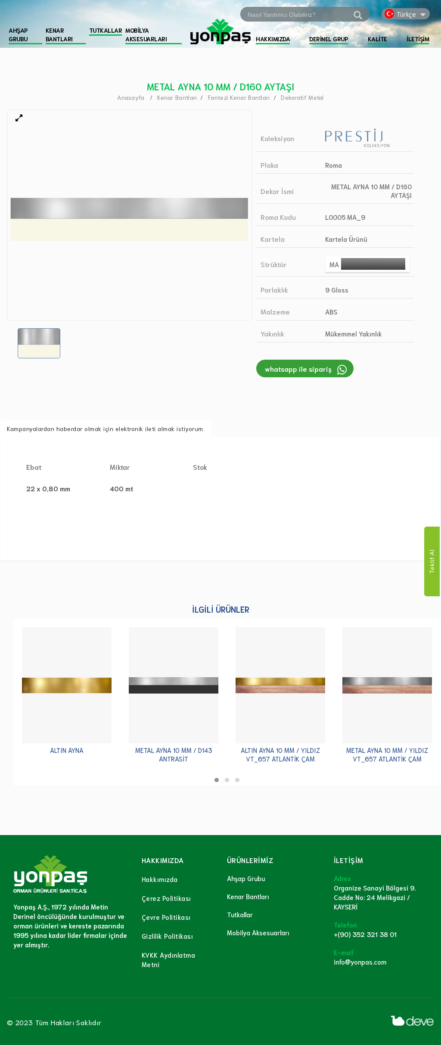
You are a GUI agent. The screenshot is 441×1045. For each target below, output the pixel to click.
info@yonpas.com (360, 961)
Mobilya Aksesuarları (258, 932)
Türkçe (406, 13)
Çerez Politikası (166, 898)
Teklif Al (432, 561)
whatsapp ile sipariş (298, 368)
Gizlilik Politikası (167, 935)
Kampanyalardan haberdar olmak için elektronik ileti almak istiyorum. (106, 428)
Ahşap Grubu (246, 878)
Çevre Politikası (166, 916)
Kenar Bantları (248, 896)
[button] (216, 780)
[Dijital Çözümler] (412, 1020)
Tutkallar (240, 914)
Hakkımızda (160, 879)
